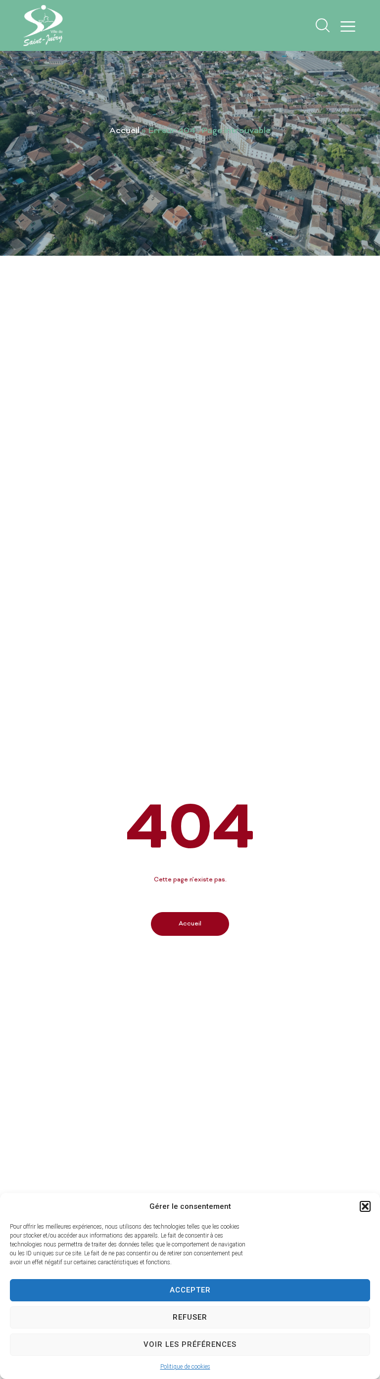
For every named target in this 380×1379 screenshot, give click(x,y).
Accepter (190, 1290)
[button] (365, 1206)
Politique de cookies (185, 1366)
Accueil (124, 131)
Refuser (190, 1317)
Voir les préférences (190, 1344)
